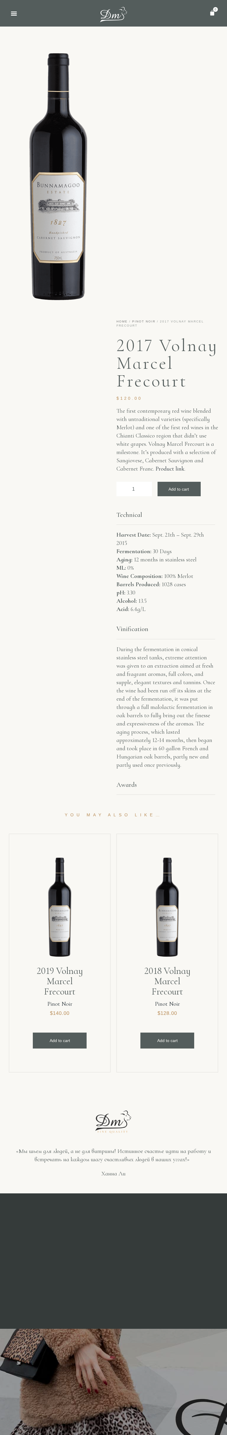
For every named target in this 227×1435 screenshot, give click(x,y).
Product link (169, 468)
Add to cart (178, 489)
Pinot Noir (143, 321)
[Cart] (212, 13)
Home (122, 321)
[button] (14, 13)
